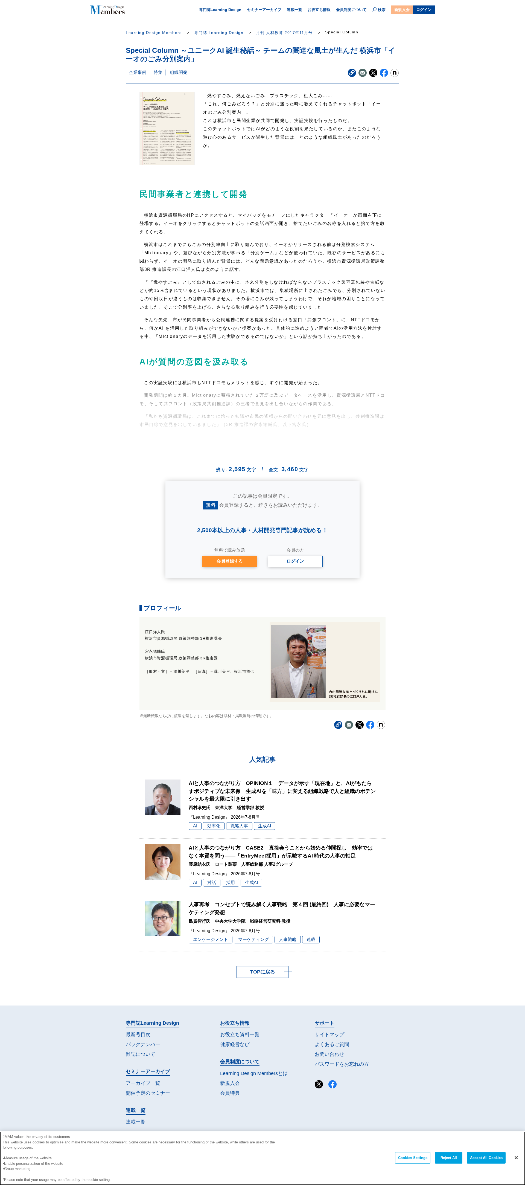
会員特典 (230, 1093)
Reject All (449, 1158)
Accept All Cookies (486, 1158)
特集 (158, 72)
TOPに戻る (262, 972)
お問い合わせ (329, 1054)
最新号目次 (138, 1034)
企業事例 (137, 72)
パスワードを (342, 1064)
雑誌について (140, 1054)
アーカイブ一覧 (143, 1083)
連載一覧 (294, 9)
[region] (262, 1158)
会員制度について (351, 9)
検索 (382, 9)
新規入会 (402, 9)
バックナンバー (143, 1044)
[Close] (516, 1158)
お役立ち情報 (319, 9)
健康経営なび (235, 1044)
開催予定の (148, 1093)
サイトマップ (329, 1034)
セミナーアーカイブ (264, 9)
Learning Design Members (154, 33)
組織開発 (178, 72)
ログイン (423, 9)
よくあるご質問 (332, 1044)
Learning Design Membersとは (254, 1073)
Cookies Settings (412, 1158)
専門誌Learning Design (220, 9)
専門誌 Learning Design (218, 33)
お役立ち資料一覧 (239, 1034)
